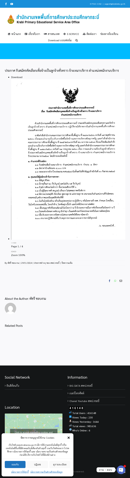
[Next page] (15, 242)
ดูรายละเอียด (60, 464)
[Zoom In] (15, 251)
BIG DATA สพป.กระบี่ (80, 385)
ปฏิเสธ (37, 464)
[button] (68, 437)
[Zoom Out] (12, 251)
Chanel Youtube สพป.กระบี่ (84, 401)
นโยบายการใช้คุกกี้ (20, 471)
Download (16, 77)
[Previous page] (12, 242)
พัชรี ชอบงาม (13, 263)
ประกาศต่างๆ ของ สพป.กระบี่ (47, 263)
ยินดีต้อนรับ (13, 385)
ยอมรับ (15, 464)
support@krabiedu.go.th (114, 4)
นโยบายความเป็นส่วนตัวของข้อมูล (46, 471)
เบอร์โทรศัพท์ (76, 393)
